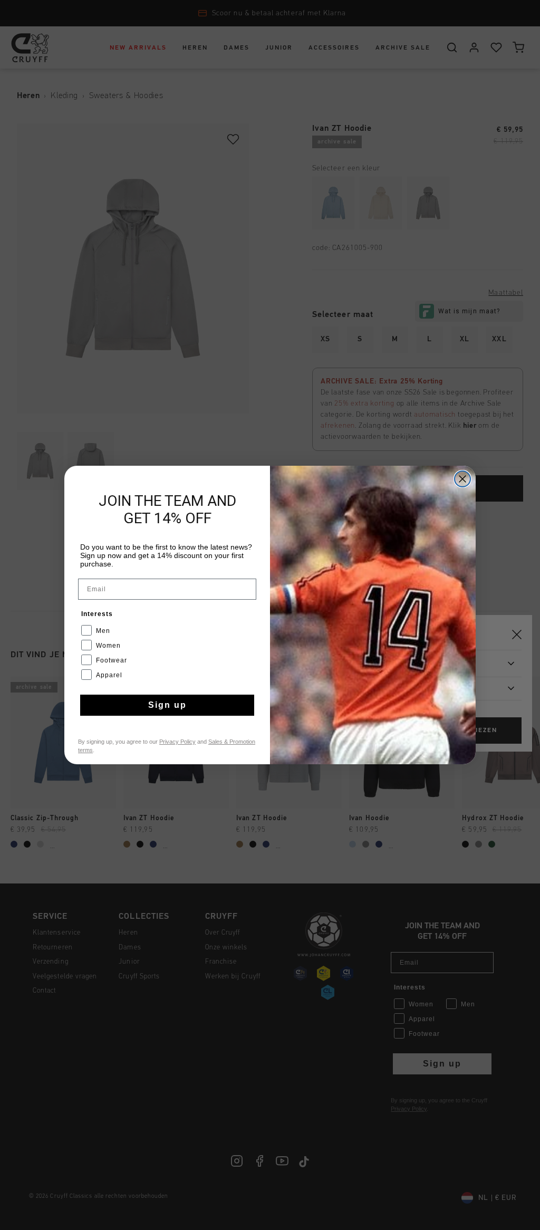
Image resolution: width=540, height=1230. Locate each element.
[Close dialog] (462, 479)
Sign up (167, 704)
